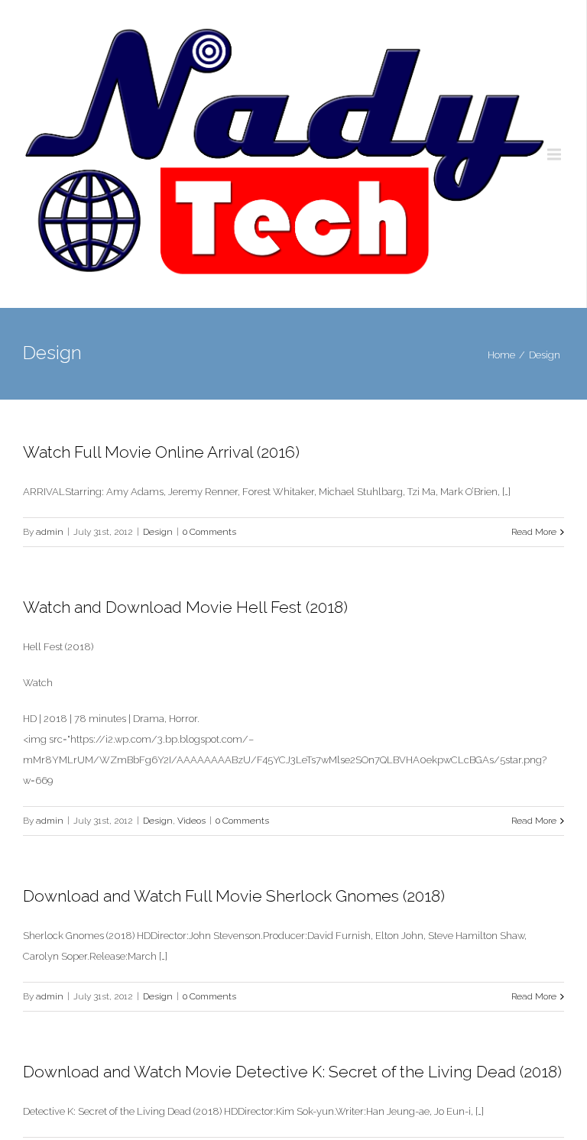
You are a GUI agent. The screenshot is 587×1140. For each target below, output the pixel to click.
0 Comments (209, 531)
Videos (191, 820)
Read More (533, 531)
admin (49, 531)
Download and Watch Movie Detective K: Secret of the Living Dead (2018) (292, 1071)
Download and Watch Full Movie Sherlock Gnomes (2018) (234, 895)
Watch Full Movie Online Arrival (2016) (161, 452)
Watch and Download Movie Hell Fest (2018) (185, 607)
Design (544, 355)
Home (501, 355)
